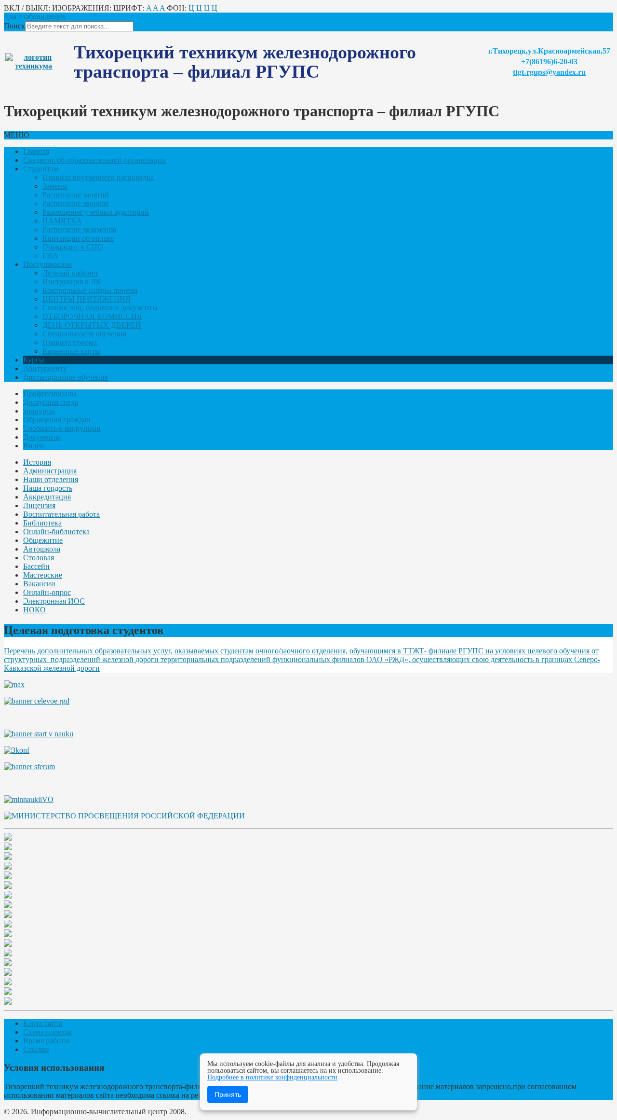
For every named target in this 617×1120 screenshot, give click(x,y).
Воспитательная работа (61, 514)
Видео (33, 446)
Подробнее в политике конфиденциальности (272, 1077)
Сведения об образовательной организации (94, 160)
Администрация (50, 471)
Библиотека (42, 523)
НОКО (34, 610)
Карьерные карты (71, 351)
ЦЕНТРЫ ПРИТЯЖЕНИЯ (86, 299)
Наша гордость (47, 488)
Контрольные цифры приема (89, 290)
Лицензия (39, 505)
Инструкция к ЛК (71, 281)
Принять (228, 1094)
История (37, 462)
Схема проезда (47, 1032)
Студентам (40, 169)
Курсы (33, 360)
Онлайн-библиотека (56, 531)
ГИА (50, 255)
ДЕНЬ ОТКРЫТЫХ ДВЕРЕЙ (91, 325)
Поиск (14, 26)
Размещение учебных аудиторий (95, 212)
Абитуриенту (45, 368)
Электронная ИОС (54, 601)
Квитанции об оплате (78, 238)
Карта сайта (42, 1023)
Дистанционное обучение (65, 377)
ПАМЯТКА (62, 221)
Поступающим (47, 264)
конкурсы (39, 411)
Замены (54, 186)
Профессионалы (50, 393)
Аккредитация (47, 497)
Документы (42, 437)
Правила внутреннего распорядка (98, 177)
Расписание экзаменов (79, 229)
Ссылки (36, 1049)
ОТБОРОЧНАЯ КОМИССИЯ (92, 316)
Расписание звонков (75, 203)
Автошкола (41, 549)
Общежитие (43, 540)
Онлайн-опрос (47, 592)
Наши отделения (50, 479)
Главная (36, 151)
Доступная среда (50, 402)
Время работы (46, 1041)
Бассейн (36, 566)
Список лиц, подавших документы (100, 308)
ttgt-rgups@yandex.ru (549, 72)
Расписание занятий (75, 195)
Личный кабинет (70, 273)
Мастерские (42, 575)
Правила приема (69, 342)
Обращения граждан (57, 419)
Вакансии (39, 584)
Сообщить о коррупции (62, 428)
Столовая (38, 557)
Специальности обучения (84, 334)
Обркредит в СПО (72, 247)
